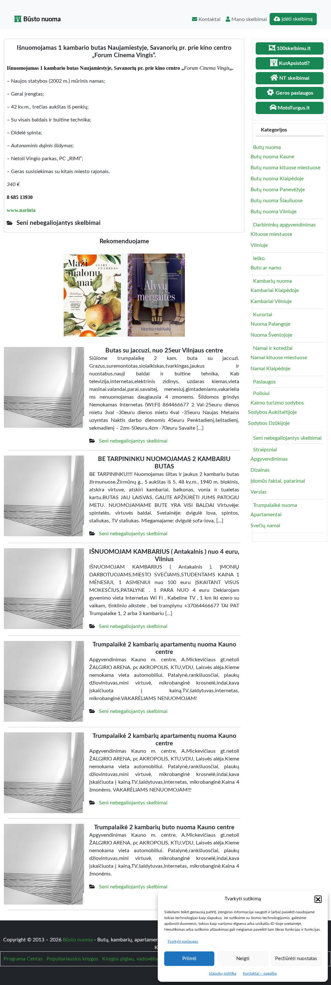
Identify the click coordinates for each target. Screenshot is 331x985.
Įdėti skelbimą (296, 19)
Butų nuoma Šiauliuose (277, 200)
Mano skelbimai (248, 19)
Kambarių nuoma (272, 281)
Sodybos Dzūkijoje (269, 423)
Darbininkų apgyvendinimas (284, 224)
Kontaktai (208, 19)
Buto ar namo (266, 267)
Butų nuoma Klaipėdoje (277, 178)
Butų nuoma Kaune (272, 156)
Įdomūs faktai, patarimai (278, 481)
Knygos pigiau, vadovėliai (130, 958)
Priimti (189, 958)
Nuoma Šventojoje (271, 335)
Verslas (259, 492)
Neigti (242, 958)
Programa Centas (23, 958)
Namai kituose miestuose (279, 357)
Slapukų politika (222, 973)
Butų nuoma (267, 147)
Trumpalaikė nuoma (275, 505)
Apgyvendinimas (269, 459)
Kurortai (262, 314)
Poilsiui (261, 393)
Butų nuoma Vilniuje (273, 211)
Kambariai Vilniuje (271, 301)
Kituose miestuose (271, 234)
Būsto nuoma (41, 19)
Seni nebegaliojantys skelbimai (133, 441)
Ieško (259, 258)
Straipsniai (265, 449)
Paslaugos (264, 381)
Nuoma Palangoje (270, 324)
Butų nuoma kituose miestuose (285, 167)
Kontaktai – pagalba (260, 973)
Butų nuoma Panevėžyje (278, 189)
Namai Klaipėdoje (270, 368)
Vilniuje (259, 245)
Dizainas (260, 470)
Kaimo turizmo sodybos (277, 402)
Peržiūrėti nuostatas (296, 958)
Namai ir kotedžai (273, 348)
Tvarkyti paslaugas (182, 941)
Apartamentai (266, 514)
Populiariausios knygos (72, 958)
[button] (318, 899)
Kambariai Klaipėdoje (275, 290)
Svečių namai (265, 525)
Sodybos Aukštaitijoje (272, 412)
